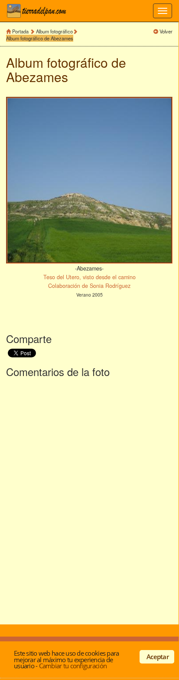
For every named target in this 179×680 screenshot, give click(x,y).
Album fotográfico (54, 31)
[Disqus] (89, 499)
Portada (20, 31)
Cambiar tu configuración (73, 665)
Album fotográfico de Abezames (39, 38)
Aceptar (157, 656)
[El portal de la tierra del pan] (39, 11)
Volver (165, 31)
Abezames (37, 76)
